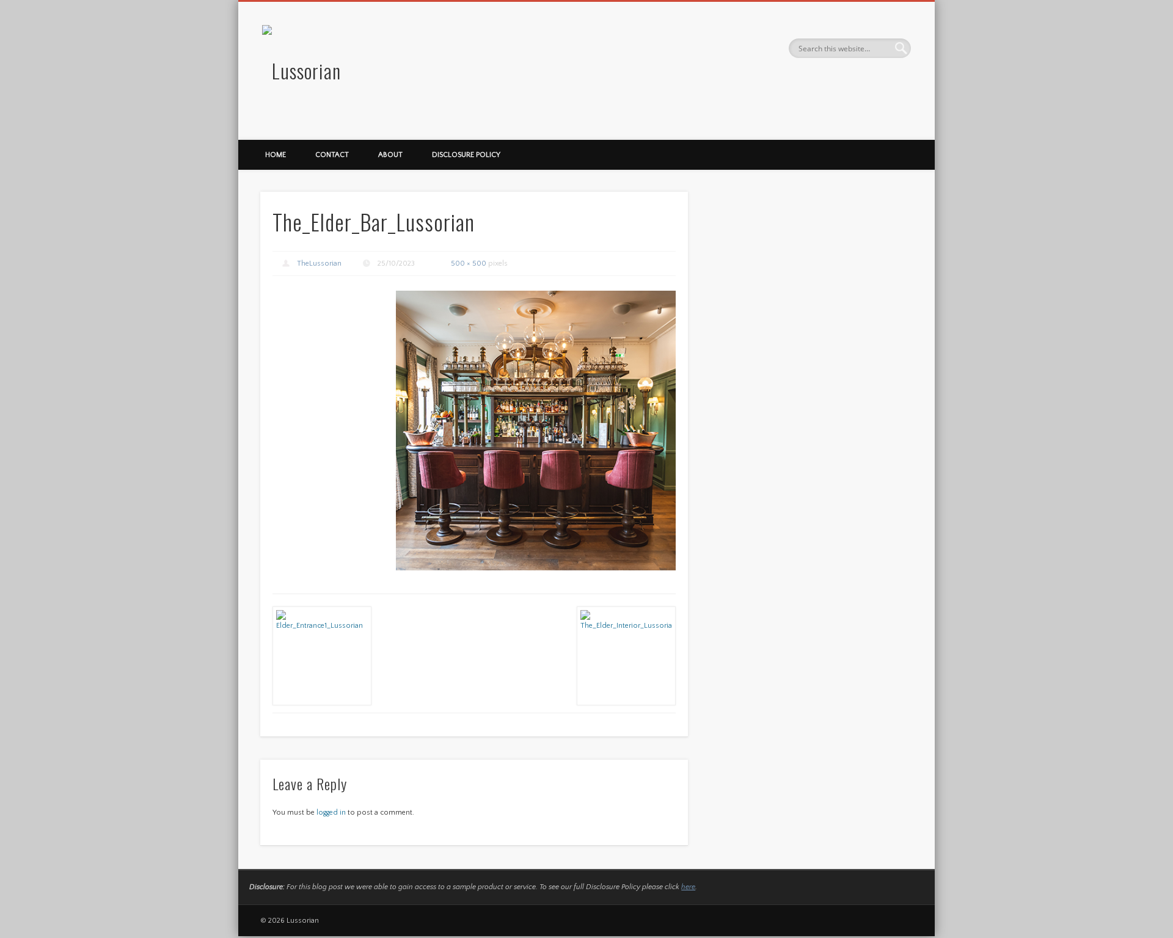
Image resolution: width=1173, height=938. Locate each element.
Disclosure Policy (466, 155)
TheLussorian (319, 263)
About (390, 155)
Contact (332, 155)
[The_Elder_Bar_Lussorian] (536, 430)
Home (275, 155)
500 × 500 (468, 263)
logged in (331, 812)
